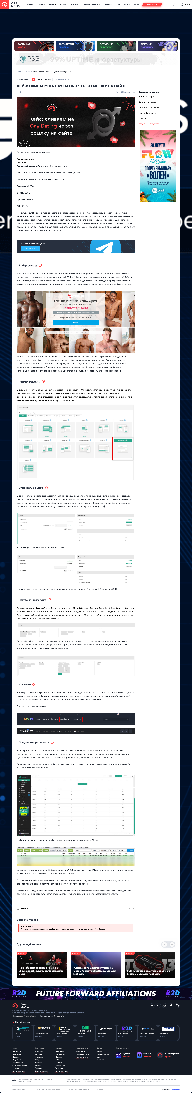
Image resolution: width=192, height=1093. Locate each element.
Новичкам (16, 1054)
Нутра (38, 1060)
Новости (16, 1057)
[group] (42, 965)
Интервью (16, 1051)
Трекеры (59, 1068)
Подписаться (30, 248)
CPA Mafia (23, 79)
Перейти (126, 1056)
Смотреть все (18, 1071)
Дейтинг (38, 1062)
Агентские (60, 1065)
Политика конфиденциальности (77, 1089)
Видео (63, 4)
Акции (136, 4)
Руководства (18, 1062)
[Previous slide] (164, 944)
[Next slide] (172, 944)
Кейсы (52, 4)
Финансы (39, 1057)
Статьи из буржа (19, 1065)
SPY (57, 1060)
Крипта (38, 1065)
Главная (29, 4)
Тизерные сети (82, 1054)
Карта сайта (99, 1089)
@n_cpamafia (58, 1016)
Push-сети (80, 1051)
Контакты (101, 1060)
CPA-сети (74, 4)
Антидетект (60, 1054)
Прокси (58, 1057)
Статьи (40, 4)
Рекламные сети (91, 4)
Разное (15, 1068)
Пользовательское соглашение (48, 1089)
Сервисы (108, 4)
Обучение (16, 1060)
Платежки (59, 1051)
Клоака (58, 1062)
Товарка (38, 1068)
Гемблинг (39, 1051)
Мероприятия (123, 4)
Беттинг (38, 1054)
